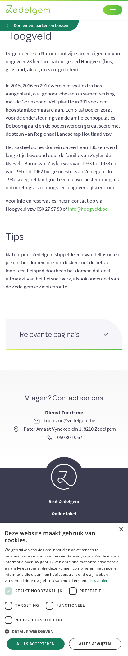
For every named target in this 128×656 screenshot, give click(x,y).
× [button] (121, 529)
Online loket (64, 514)
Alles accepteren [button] (35, 643)
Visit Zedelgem (64, 501)
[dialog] (64, 589)
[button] (64, 631)
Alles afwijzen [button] (95, 643)
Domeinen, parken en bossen (41, 25)
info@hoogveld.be (87, 208)
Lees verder (97, 580)
